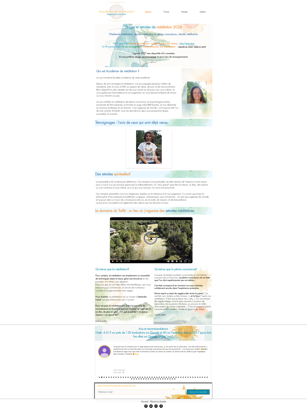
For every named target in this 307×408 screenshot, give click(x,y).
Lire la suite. (101, 320)
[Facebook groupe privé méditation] (146, 406)
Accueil (145, 401)
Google (154, 332)
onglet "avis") (165, 336)
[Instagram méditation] (156, 406)
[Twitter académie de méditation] (151, 406)
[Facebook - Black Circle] (161, 406)
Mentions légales (158, 401)
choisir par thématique (145, 57)
